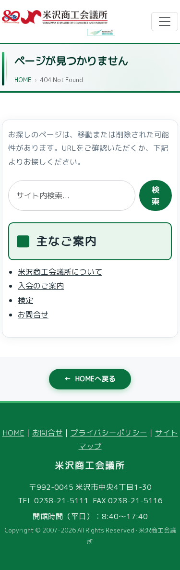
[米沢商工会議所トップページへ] (55, 17)
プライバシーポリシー (109, 432)
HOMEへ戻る (89, 379)
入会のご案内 (41, 286)
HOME (22, 79)
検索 (155, 195)
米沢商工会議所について (60, 272)
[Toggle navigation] (164, 21)
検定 (25, 300)
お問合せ (33, 314)
